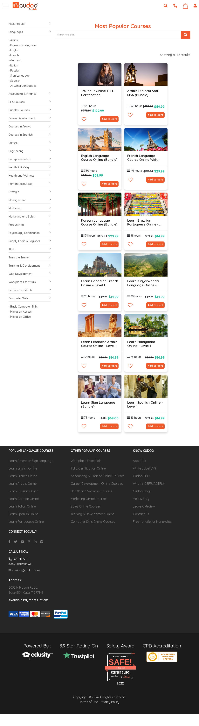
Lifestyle (14, 192)
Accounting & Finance (22, 94)
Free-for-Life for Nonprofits (152, 521)
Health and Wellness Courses (91, 491)
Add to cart (109, 119)
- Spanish (14, 80)
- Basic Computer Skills (23, 306)
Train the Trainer (19, 257)
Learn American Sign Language (31, 461)
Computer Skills (18, 298)
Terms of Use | (89, 702)
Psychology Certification (24, 233)
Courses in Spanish (21, 134)
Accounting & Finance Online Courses (97, 476)
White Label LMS (144, 468)
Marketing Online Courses (89, 499)
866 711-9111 (20, 559)
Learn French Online (23, 476)
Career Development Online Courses (97, 483)
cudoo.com (120, 668)
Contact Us (141, 514)
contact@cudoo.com (25, 570)
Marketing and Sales (22, 216)
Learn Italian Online (22, 506)
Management (17, 200)
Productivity (16, 224)
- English (14, 50)
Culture (13, 143)
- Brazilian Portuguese (23, 45)
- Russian (14, 70)
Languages (16, 32)
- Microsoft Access (20, 311)
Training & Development (24, 265)
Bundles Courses (19, 110)
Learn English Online (23, 468)
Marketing (15, 208)
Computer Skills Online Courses (93, 521)
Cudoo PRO (141, 476)
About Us (139, 461)
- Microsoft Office (20, 316)
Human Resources (20, 184)
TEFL (12, 249)
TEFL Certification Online (88, 468)
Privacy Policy (110, 702)
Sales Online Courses (86, 506)
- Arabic (13, 40)
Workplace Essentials (22, 282)
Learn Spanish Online (23, 514)
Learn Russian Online (23, 491)
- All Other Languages (22, 86)
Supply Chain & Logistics (24, 241)
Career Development (22, 118)
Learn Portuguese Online (26, 521)
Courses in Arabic (20, 126)
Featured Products (20, 290)
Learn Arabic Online (23, 483)
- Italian (13, 65)
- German (15, 60)
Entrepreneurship (19, 159)
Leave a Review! (144, 506)
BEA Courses (17, 102)
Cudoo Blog (141, 491)
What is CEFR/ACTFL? (148, 483)
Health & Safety (19, 167)
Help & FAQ (141, 499)
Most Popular (17, 24)
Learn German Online (24, 499)
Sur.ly (126, 676)
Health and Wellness (21, 175)
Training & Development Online (92, 514)
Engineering (16, 151)
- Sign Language (19, 75)
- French (14, 55)
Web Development (20, 274)
